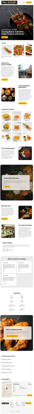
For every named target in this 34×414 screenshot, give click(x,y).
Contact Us (12, 406)
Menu (17, 402)
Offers (17, 404)
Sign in (24, 2)
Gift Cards (23, 405)
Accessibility (18, 411)
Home (11, 402)
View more (4, 281)
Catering (11, 404)
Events (11, 405)
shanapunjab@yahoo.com (23, 388)
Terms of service (12, 411)
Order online (30, 395)
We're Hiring (18, 405)
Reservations (24, 402)
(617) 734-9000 (21, 387)
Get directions (30, 384)
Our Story (23, 404)
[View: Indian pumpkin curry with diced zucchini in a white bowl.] (17, 137)
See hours (24, 395)
